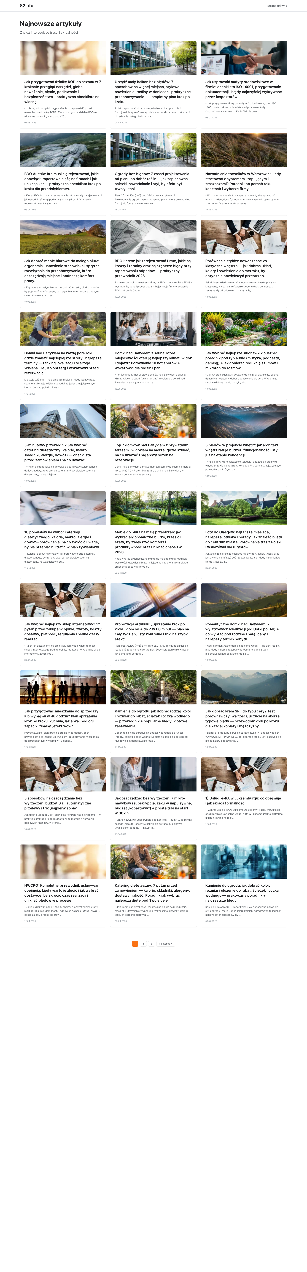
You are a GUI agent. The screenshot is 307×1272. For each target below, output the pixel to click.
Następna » (166, 943)
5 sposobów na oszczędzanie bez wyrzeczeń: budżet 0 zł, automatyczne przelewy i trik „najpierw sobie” (57, 803)
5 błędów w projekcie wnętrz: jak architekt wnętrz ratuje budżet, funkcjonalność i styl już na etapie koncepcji (242, 450)
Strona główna (277, 5)
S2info (26, 5)
